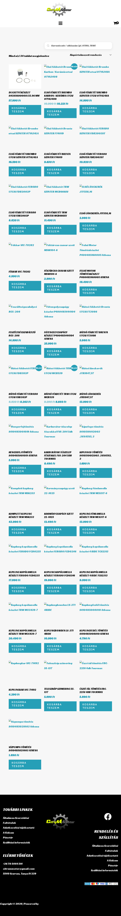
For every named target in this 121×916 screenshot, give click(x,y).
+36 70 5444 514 (13, 863)
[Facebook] (108, 816)
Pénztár (8, 837)
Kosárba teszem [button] (19, 109)
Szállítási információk (16, 842)
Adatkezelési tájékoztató (18, 827)
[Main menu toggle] (60, 23)
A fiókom (8, 832)
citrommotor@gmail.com (19, 868)
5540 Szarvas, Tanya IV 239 (19, 873)
